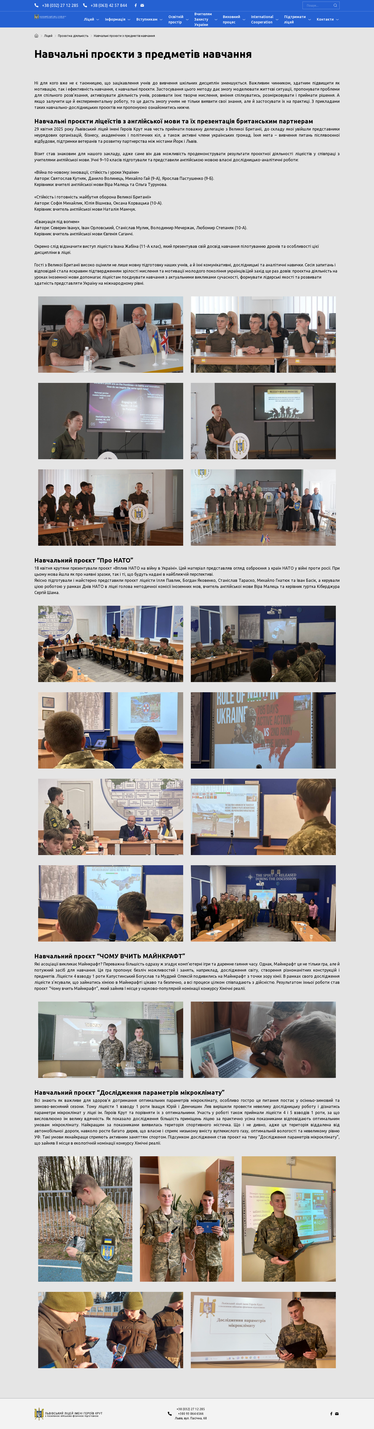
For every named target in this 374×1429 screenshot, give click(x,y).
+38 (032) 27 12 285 (60, 5)
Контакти (325, 19)
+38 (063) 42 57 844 (109, 5)
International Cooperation (262, 19)
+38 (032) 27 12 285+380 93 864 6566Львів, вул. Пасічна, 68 (191, 1413)
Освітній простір (175, 19)
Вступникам (146, 19)
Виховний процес (231, 19)
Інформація (115, 19)
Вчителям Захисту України (203, 19)
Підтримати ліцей (295, 19)
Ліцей (89, 19)
